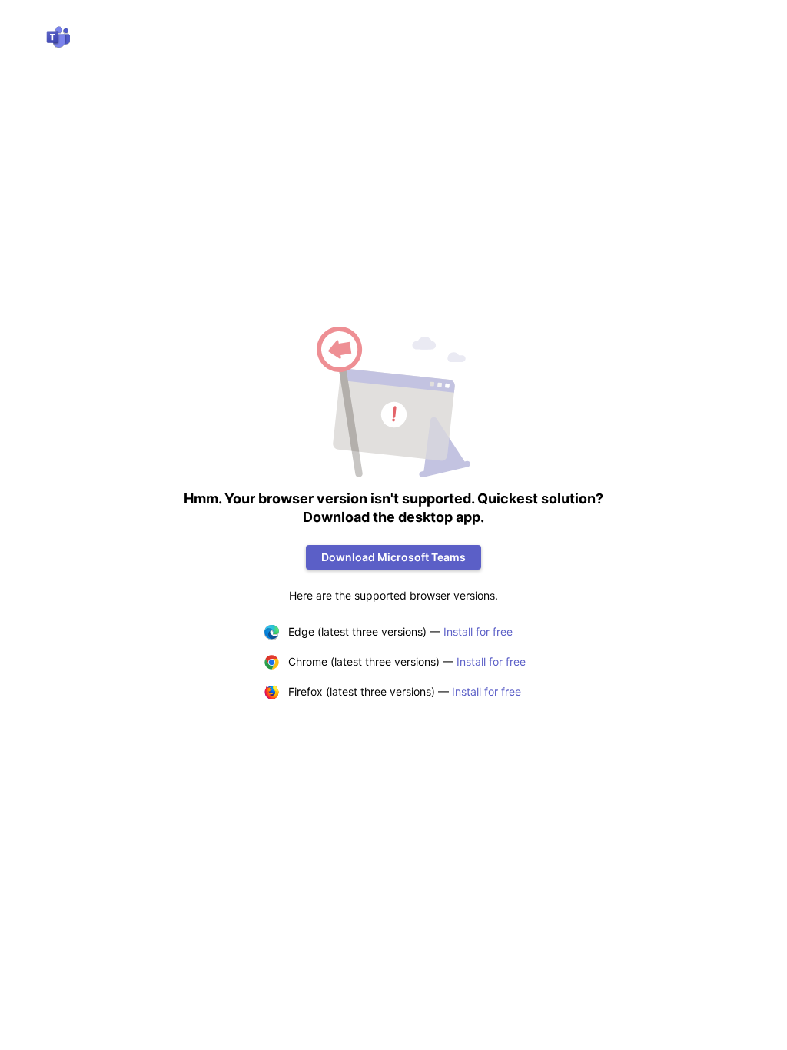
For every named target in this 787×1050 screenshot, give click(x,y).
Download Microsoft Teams (393, 556)
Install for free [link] (478, 631)
